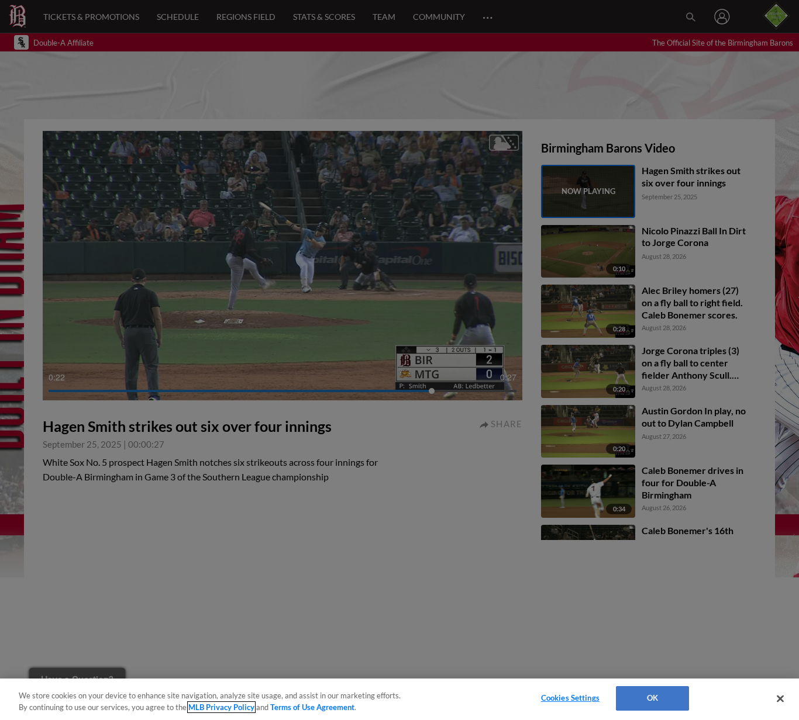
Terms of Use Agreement (312, 707)
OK (652, 697)
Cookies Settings (570, 697)
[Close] (780, 698)
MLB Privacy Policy (221, 707)
